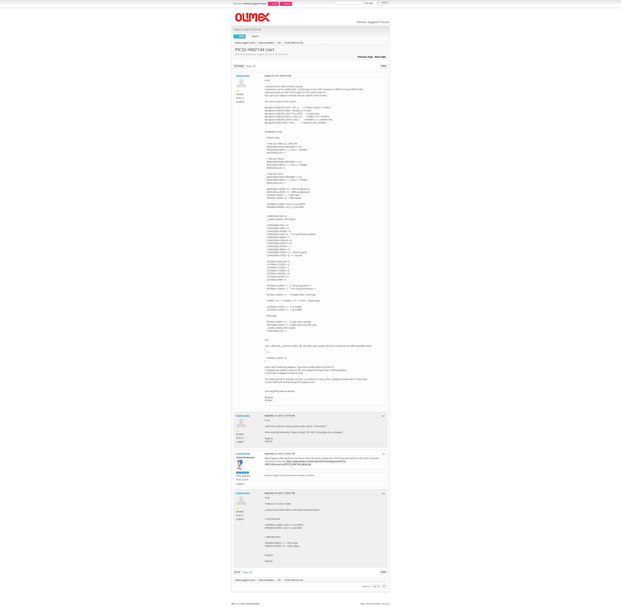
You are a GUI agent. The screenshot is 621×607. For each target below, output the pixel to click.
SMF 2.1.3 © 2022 (238, 604)
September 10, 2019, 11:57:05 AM (279, 415)
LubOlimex (243, 454)
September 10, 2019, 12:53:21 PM (279, 453)
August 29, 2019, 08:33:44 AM (277, 75)
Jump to (365, 586)
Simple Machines (253, 604)
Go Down (239, 66)
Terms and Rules (373, 603)
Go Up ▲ (386, 603)
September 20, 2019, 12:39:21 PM (279, 493)
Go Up (237, 572)
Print (383, 66)
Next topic (380, 56)
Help (362, 603)
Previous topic (365, 56)
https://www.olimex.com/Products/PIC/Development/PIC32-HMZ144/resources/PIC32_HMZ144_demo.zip (305, 463)
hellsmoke (243, 76)
